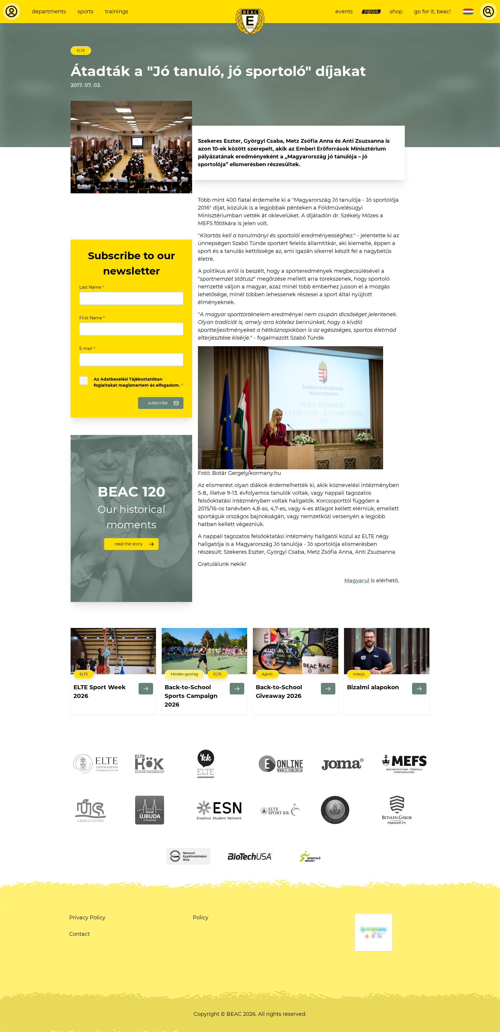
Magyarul (356, 580)
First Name (92, 317)
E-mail (87, 348)
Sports (85, 11)
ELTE (81, 50)
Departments (49, 11)
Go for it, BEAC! (432, 11)
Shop (396, 11)
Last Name (91, 287)
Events (344, 11)
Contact (79, 934)
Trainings (116, 11)
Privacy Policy (87, 917)
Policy (200, 917)
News (371, 11)
